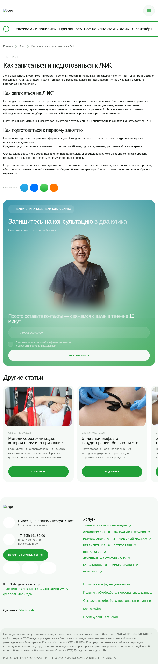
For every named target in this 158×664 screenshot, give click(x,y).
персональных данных (43, 345)
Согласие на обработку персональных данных (117, 600)
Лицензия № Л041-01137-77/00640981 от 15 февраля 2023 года (35, 591)
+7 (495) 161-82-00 (31, 536)
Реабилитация (94, 545)
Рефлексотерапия (96, 538)
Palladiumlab (26, 610)
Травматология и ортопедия (105, 525)
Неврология (92, 551)
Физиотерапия (94, 532)
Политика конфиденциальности (106, 584)
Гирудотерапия (122, 565)
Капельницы (92, 565)
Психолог (90, 571)
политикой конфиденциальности (52, 342)
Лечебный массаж (133, 538)
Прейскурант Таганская (100, 617)
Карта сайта (92, 609)
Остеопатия (123, 545)
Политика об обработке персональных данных (117, 592)
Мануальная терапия (130, 532)
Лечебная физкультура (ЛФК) (104, 558)
